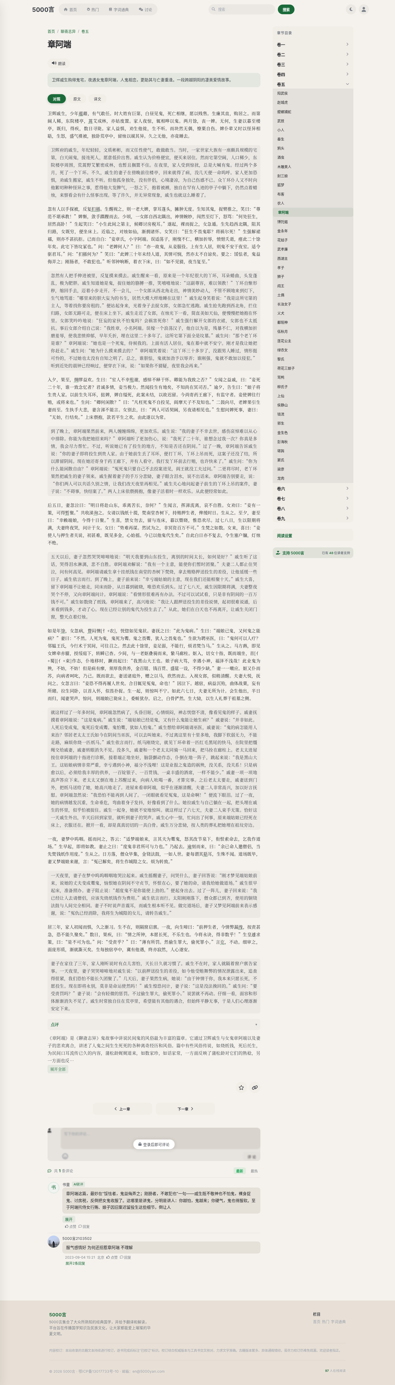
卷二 (281, 54)
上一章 (124, 1109)
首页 (73, 9)
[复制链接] (254, 1087)
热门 (95, 9)
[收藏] (241, 1087)
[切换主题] (351, 9)
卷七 (281, 498)
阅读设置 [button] (284, 535)
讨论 (148, 9)
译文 (97, 99)
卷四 (281, 74)
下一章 (183, 1109)
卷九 (281, 518)
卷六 (281, 488)
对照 (56, 99)
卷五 (85, 31)
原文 (77, 99)
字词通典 (121, 9)
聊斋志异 (68, 31)
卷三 (281, 64)
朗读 (62, 63)
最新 (239, 1171)
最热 (254, 1171)
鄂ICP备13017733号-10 (98, 1371)
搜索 (286, 10)
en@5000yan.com (148, 1371)
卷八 (281, 508)
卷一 (281, 44)
